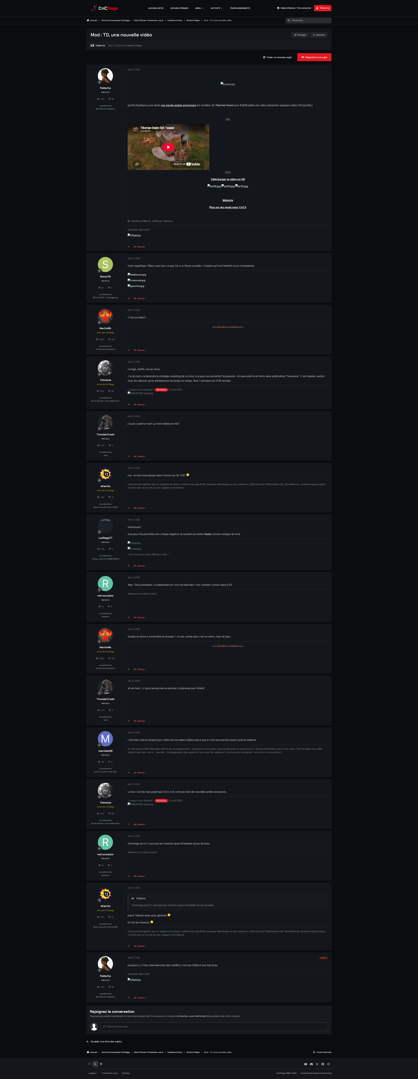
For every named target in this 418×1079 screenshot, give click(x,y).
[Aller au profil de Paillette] (92, 45)
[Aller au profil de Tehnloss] (105, 368)
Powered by (316, 1073)
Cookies (126, 1073)
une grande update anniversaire (178, 105)
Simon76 (105, 276)
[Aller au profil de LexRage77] (105, 526)
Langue (92, 1073)
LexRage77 (105, 538)
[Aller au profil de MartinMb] (105, 316)
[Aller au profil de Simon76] (105, 264)
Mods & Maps (134, 45)
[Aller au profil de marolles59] (105, 738)
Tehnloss (105, 380)
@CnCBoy (161, 390)
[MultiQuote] (129, 247)
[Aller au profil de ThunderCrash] (105, 422)
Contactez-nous (110, 1073)
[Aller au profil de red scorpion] (105, 583)
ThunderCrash (105, 434)
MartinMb (105, 328)
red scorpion (105, 595)
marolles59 (105, 751)
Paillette (100, 45)
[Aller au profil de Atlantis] (105, 474)
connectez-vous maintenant (192, 1016)
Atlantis (105, 486)
